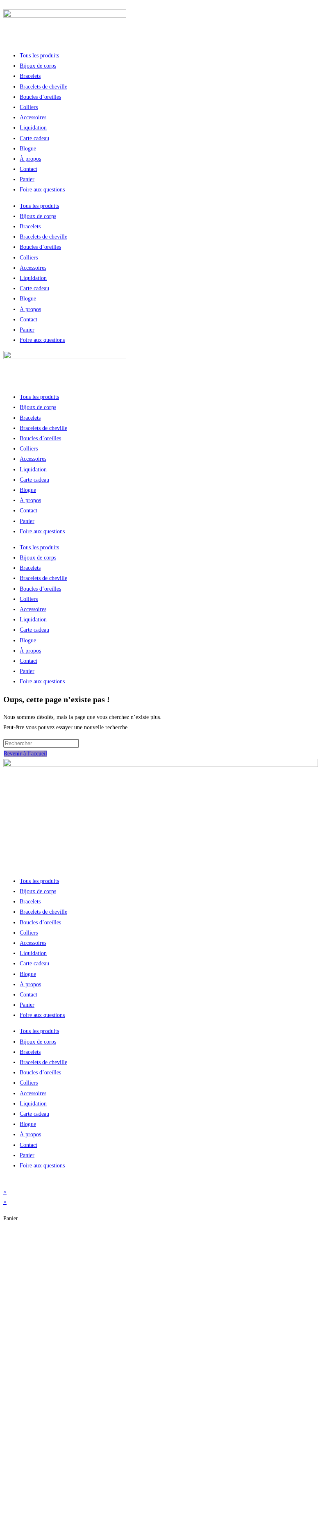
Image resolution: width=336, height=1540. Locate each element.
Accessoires (33, 117)
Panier (27, 179)
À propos (30, 159)
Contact (28, 169)
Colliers (29, 107)
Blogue (28, 149)
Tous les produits (39, 55)
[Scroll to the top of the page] (5, 1181)
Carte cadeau (34, 138)
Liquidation (33, 128)
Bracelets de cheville (43, 87)
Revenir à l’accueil (25, 754)
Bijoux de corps (38, 66)
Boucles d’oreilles (40, 97)
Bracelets (30, 76)
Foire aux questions (42, 190)
